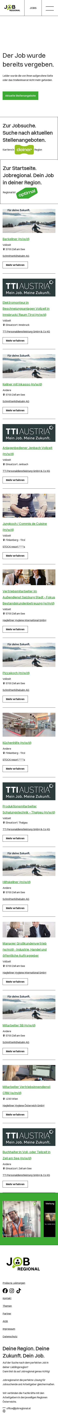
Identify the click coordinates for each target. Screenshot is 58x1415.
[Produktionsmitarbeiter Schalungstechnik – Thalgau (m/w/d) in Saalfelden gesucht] (29, 791)
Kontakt (7, 1298)
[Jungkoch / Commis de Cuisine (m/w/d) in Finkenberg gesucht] (29, 506)
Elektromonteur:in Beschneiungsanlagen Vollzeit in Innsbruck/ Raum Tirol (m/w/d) (26, 308)
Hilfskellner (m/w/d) (17, 882)
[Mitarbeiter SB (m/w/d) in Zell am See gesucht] (29, 1007)
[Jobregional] (12, 8)
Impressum (9, 1328)
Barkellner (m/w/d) (16, 239)
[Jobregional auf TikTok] (19, 1290)
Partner (7, 1313)
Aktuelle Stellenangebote (20, 95)
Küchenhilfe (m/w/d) (17, 743)
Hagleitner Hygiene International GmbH (24, 620)
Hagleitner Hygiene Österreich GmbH (23, 1105)
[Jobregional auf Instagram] (12, 1290)
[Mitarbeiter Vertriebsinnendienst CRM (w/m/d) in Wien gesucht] (29, 1073)
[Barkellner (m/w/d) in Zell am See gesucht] (29, 221)
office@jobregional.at (18, 1408)
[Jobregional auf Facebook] (5, 1290)
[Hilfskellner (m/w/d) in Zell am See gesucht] (29, 864)
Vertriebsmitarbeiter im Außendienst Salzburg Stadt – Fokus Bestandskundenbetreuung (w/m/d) (29, 597)
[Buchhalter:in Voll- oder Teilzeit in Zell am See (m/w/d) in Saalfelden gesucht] (29, 1137)
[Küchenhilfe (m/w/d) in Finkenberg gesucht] (29, 725)
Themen (7, 1305)
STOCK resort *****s (14, 546)
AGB (5, 1321)
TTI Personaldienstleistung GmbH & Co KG (26, 331)
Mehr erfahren (15, 265)
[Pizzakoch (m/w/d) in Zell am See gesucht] (29, 655)
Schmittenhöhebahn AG (16, 255)
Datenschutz (10, 1336)
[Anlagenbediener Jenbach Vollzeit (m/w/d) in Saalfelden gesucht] (29, 433)
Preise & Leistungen (14, 1283)
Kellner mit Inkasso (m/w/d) (22, 384)
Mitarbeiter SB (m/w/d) (19, 1025)
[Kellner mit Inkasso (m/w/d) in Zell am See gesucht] (29, 366)
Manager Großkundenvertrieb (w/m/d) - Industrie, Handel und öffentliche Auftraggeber (25, 949)
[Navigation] (51, 8)
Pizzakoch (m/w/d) (16, 673)
